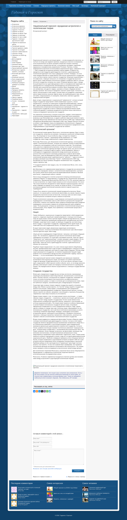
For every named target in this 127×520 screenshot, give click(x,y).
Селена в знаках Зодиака (108, 82)
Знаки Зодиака (16, 62)
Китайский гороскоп (18, 77)
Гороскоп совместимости (19, 51)
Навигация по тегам (25, 2)
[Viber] (45, 391)
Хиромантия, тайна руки (19, 113)
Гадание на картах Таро (19, 33)
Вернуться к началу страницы (76, 476)
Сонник (36, 6)
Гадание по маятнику (18, 35)
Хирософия (15, 115)
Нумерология (16, 92)
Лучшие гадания (17, 81)
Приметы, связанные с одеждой (108, 56)
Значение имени (17, 64)
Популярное (110, 35)
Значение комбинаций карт (97, 487)
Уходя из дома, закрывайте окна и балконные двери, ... (28, 495)
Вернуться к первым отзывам (41, 476)
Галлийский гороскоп (18, 46)
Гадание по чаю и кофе (19, 37)
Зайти (114, 2)
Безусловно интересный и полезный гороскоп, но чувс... (29, 488)
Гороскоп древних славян (20, 48)
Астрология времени (18, 26)
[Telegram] (50, 391)
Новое (95, 35)
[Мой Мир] (39, 391)
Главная (13, 2)
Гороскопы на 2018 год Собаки (20, 6)
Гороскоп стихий (17, 53)
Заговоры (15, 61)
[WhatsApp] (47, 391)
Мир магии (15, 88)
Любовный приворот (98, 6)
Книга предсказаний (18, 79)
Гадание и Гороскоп (18, 29)
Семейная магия (17, 99)
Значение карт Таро (18, 66)
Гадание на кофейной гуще (107, 74)
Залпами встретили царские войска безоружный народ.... (29, 502)
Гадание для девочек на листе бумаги (108, 91)
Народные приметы (18, 90)
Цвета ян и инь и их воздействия (107, 48)
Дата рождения (16, 59)
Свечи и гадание (17, 97)
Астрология (15, 24)
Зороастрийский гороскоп (20, 68)
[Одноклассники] (37, 391)
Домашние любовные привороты (107, 65)
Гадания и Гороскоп (27, 12)
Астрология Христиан (18, 28)
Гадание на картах (17, 31)
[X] (42, 391)
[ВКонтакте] (34, 391)
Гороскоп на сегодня (18, 50)
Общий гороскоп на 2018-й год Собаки (107, 39)
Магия (14, 86)
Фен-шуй (14, 104)
